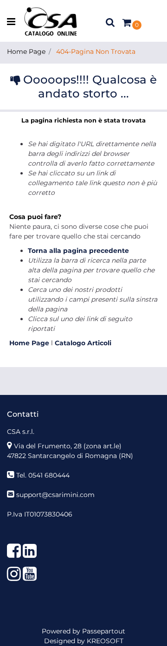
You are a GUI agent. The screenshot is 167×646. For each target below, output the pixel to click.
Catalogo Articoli (83, 343)
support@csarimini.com (55, 495)
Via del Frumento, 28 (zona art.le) (68, 446)
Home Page (26, 51)
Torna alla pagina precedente (78, 250)
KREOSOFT (105, 641)
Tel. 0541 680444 (43, 475)
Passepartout (103, 631)
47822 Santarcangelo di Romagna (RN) (70, 456)
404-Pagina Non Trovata (95, 51)
